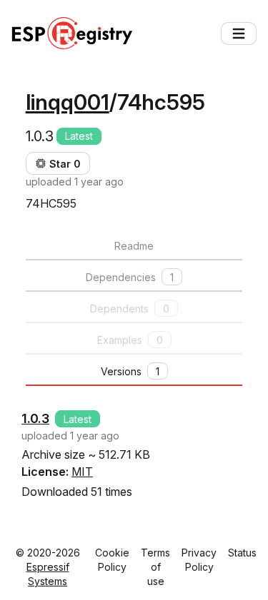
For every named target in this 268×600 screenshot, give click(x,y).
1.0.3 (35, 418)
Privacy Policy (199, 559)
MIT (82, 471)
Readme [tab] (134, 246)
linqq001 (67, 102)
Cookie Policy (112, 559)
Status (242, 552)
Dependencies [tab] (130, 277)
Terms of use (155, 566)
